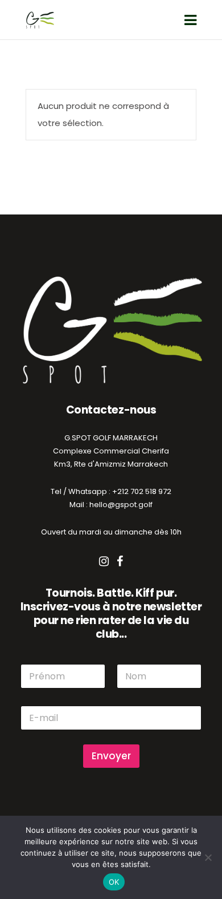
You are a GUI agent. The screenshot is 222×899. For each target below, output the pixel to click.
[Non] (207, 857)
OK (114, 881)
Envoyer (111, 756)
